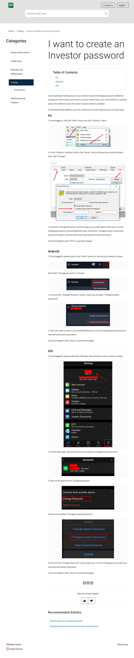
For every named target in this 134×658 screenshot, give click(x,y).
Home (11, 31)
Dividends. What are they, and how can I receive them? (74, 626)
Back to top (123, 644)
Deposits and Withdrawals (17, 71)
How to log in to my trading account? (66, 621)
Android (59, 81)
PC (56, 77)
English (122, 5)
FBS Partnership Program (18, 100)
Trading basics (19, 90)
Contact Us (108, 5)
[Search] (106, 13)
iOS (57, 85)
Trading (20, 31)
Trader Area (16, 61)
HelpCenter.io (16, 649)
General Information (20, 52)
